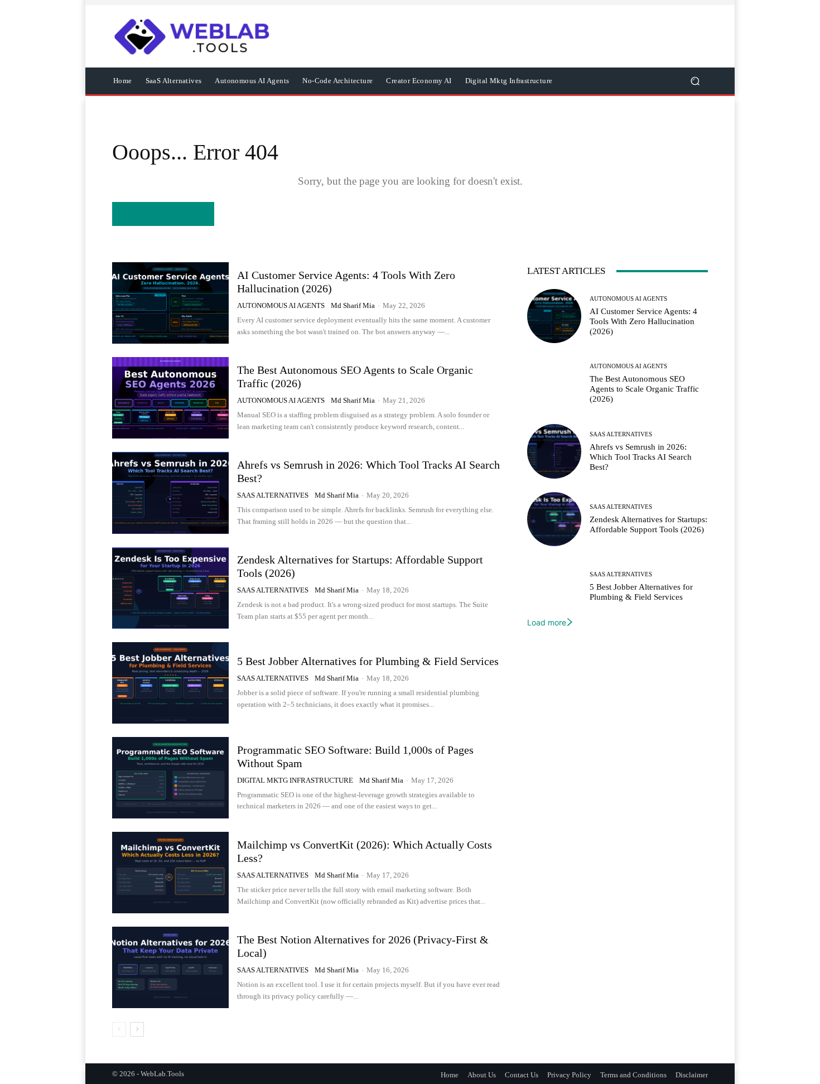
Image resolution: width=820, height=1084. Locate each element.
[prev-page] (119, 1029)
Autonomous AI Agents (281, 305)
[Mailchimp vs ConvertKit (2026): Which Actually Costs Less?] (170, 872)
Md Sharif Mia (353, 305)
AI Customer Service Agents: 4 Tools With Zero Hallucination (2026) (643, 321)
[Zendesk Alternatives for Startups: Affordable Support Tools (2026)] (170, 588)
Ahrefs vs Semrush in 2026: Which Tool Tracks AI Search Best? (641, 456)
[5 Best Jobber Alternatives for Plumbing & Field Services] (170, 683)
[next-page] (137, 1029)
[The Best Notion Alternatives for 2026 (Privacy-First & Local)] (170, 967)
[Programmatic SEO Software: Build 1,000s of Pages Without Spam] (170, 777)
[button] (695, 81)
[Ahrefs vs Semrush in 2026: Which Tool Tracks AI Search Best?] (170, 492)
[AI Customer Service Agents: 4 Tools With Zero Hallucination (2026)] (170, 303)
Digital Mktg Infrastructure (295, 780)
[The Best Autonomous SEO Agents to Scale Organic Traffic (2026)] (170, 398)
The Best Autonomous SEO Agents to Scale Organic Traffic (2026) (644, 388)
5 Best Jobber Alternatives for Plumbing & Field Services (368, 661)
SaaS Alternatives (272, 495)
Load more (546, 622)
